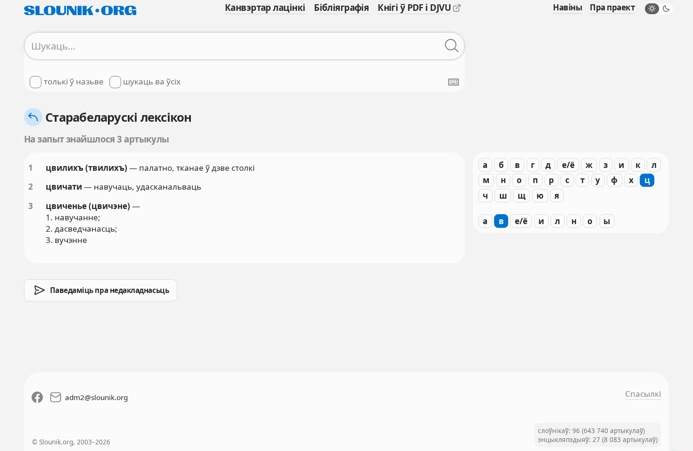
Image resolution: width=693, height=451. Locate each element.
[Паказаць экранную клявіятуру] (453, 82)
